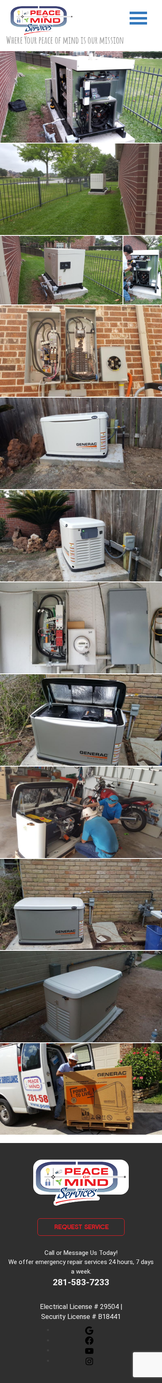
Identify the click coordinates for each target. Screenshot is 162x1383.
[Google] (89, 1330)
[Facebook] (89, 1340)
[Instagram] (89, 1361)
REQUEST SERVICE (81, 1227)
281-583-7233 (81, 1282)
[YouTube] (89, 1350)
